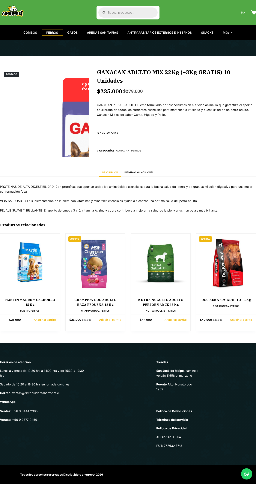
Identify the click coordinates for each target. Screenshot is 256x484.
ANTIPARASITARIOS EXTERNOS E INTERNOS (159, 32)
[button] (246, 474)
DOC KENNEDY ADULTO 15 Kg (226, 300)
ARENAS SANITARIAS (102, 32)
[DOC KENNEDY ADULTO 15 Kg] (226, 263)
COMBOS (30, 32)
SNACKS (207, 32)
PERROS (52, 32)
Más (226, 32)
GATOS (72, 32)
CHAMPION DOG (90, 310)
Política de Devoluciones (174, 411)
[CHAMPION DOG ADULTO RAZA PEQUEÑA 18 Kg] (95, 263)
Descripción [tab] (110, 172)
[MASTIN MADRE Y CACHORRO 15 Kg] (30, 263)
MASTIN (24, 310)
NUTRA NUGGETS (155, 310)
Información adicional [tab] (139, 172)
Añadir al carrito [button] (45, 319)
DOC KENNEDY (221, 306)
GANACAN (123, 150)
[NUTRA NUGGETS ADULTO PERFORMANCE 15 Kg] (160, 263)
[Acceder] (243, 12)
